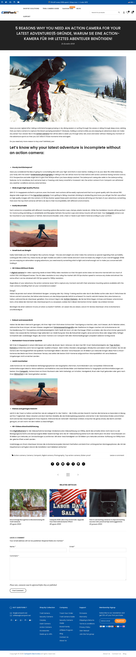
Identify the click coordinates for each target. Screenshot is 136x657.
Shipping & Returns (86, 620)
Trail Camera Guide (67, 617)
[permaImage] (73, 464)
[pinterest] (68, 464)
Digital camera (47, 455)
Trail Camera (45, 613)
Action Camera (46, 627)
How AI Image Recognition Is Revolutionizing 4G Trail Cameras (27, 521)
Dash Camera (45, 624)
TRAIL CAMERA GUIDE (51, 8)
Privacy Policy (84, 627)
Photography (59, 455)
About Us (63, 640)
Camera (29, 455)
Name (13, 546)
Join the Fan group (86, 634)
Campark (37, 455)
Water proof (86, 455)
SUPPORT (26, 16)
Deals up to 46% (46, 634)
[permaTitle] (62, 464)
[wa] (83, 464)
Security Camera (46, 617)
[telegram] (78, 464)
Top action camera (72, 455)
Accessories (44, 630)
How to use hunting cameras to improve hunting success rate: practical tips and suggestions (107, 521)
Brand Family (65, 626)
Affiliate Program (66, 630)
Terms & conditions (87, 624)
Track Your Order (66, 613)
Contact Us (64, 637)
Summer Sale (68, 8)
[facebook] (52, 464)
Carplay (43, 620)
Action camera (20, 455)
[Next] (124, 507)
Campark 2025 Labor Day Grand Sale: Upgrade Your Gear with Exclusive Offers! (67, 521)
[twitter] (57, 464)
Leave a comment (117, 455)
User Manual (84, 630)
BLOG (79, 8)
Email (72, 546)
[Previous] (11, 507)
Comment (14, 556)
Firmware (83, 613)
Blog (61, 633)
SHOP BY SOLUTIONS (31, 8)
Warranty (83, 617)
